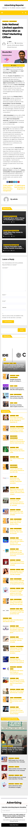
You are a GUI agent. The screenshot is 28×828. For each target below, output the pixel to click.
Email (4, 301)
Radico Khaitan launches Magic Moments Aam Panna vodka (17, 451)
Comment (5, 267)
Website (4, 307)
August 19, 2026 (7, 751)
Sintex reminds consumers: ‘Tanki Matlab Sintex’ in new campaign (17, 563)
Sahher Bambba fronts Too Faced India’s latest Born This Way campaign (17, 573)
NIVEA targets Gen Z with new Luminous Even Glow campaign (16, 513)
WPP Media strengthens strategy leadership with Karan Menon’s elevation (16, 602)
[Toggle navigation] (25, 13)
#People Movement (12, 47)
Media (15, 363)
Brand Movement (7, 230)
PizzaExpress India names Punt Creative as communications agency (16, 672)
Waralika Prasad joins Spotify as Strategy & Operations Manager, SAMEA (17, 381)
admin (10, 41)
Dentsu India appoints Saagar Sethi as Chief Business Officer (15, 522)
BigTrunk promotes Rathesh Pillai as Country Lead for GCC (17, 701)
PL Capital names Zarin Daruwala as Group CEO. (19, 187)
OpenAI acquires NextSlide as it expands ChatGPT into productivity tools (14, 367)
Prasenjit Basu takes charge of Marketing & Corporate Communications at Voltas (14, 219)
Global (11, 363)
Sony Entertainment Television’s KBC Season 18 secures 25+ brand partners (17, 661)
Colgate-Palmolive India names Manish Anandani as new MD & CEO (13, 248)
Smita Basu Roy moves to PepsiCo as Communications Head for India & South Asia (17, 441)
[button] (22, 12)
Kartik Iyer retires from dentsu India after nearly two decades (16, 532)
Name (4, 294)
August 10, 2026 (9, 368)
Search (21, 330)
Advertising (6, 216)
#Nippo (21, 45)
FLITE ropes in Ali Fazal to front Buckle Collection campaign (16, 640)
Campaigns (18, 498)
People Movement (12, 21)
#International (15, 45)
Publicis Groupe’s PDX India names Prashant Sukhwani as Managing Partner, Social (17, 582)
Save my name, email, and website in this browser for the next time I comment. (12, 316)
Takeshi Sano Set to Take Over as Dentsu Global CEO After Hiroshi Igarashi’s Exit (17, 398)
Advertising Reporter (14, 5)
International (5, 21)
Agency (11, 476)
